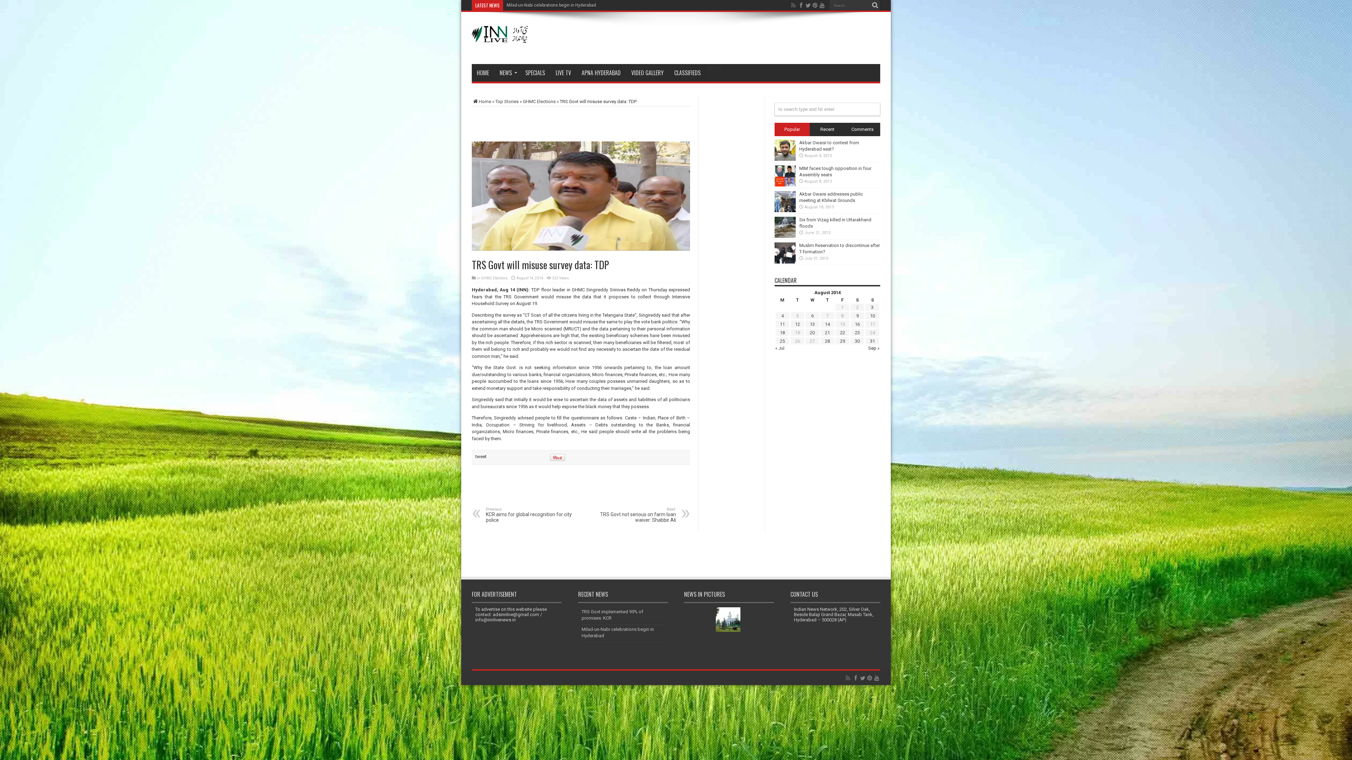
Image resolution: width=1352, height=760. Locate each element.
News (506, 73)
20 (812, 332)
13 (812, 324)
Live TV (563, 73)
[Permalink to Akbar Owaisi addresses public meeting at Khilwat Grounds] (785, 210)
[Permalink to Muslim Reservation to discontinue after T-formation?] (785, 262)
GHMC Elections (539, 101)
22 (842, 332)
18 (782, 332)
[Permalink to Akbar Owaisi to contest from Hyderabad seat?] (785, 159)
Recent (827, 129)
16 (857, 324)
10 (872, 315)
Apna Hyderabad (601, 73)
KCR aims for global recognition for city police (529, 515)
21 (827, 332)
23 (857, 332)
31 (872, 341)
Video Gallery (647, 73)
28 (827, 341)
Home (483, 73)
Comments (862, 129)
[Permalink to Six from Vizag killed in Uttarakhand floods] (785, 236)
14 (827, 324)
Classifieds (687, 73)
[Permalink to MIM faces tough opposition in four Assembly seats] (785, 185)
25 (782, 341)
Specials (535, 73)
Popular (792, 129)
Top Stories (507, 101)
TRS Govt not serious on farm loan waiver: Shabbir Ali (638, 515)
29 (842, 341)
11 (782, 324)
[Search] (875, 5)
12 (797, 324)
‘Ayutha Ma (517, 5)
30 (857, 341)
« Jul (779, 348)
